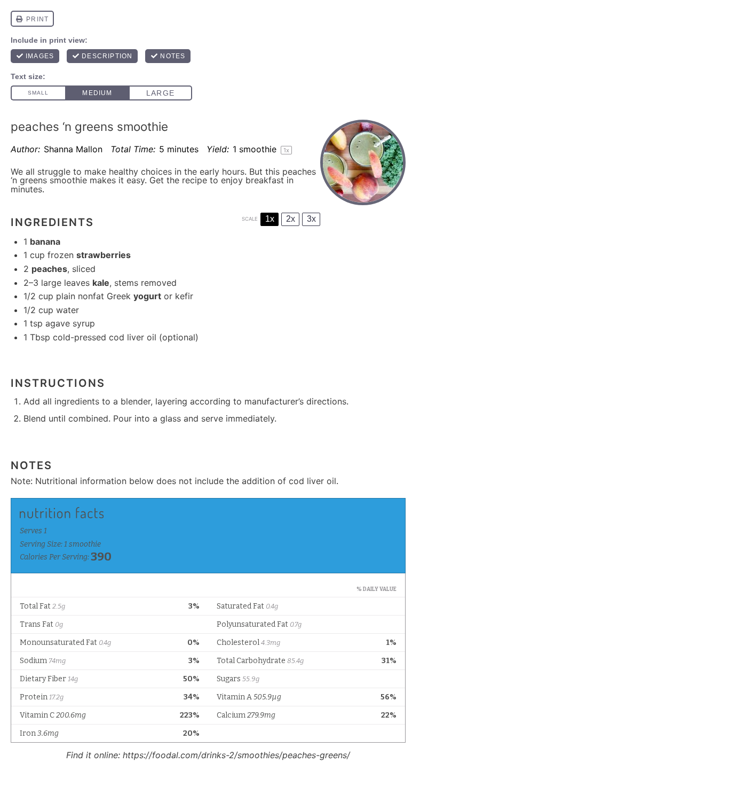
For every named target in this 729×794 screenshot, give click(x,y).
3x (311, 218)
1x (269, 218)
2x (290, 218)
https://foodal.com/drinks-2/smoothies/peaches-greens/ (236, 755)
